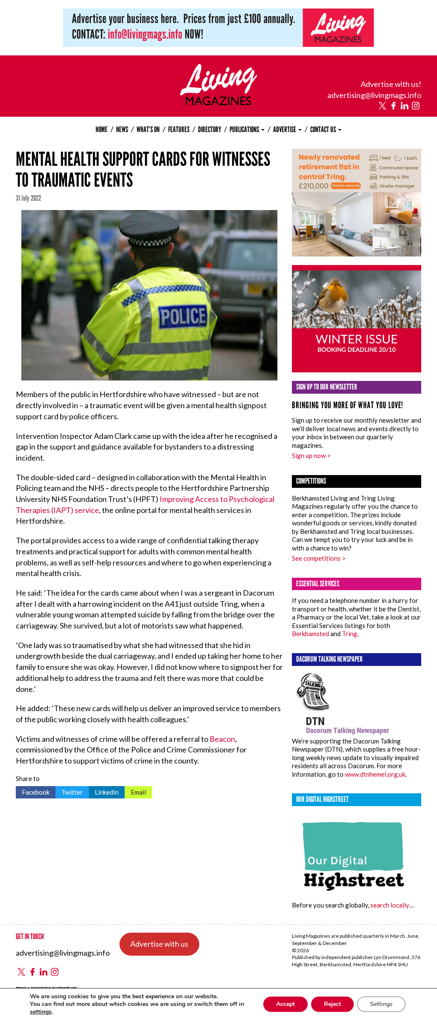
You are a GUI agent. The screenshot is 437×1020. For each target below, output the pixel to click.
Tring (349, 633)
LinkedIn (104, 791)
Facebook (33, 791)
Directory (209, 129)
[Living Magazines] (218, 102)
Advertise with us (159, 943)
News (122, 129)
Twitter (69, 791)
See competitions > (319, 558)
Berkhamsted (310, 633)
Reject (332, 1004)
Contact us (323, 129)
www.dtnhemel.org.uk (375, 774)
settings (41, 1012)
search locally (389, 905)
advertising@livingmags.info (374, 95)
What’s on (148, 129)
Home (102, 129)
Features (178, 129)
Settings (381, 1004)
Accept (285, 1004)
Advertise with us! (391, 84)
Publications (245, 129)
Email (135, 791)
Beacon (222, 738)
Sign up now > (311, 455)
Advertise (285, 129)
